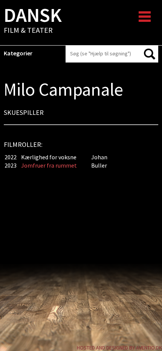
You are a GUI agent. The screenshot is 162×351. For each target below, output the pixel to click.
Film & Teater (33, 21)
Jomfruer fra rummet (49, 165)
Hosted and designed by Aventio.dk (119, 347)
